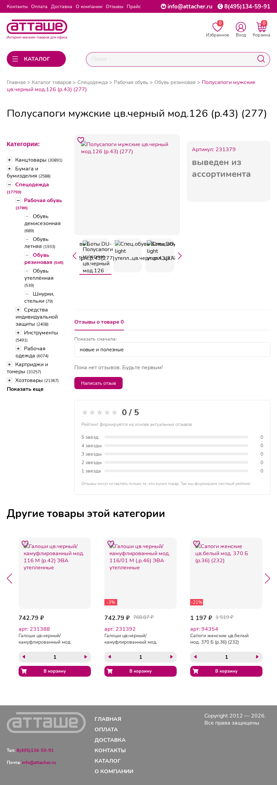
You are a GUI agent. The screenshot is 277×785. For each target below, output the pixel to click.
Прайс (134, 6)
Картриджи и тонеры (27, 368)
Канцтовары (38, 159)
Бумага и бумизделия (29, 172)
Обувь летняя (39, 243)
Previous (74, 255)
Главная (16, 82)
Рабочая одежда (32, 352)
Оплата (39, 6)
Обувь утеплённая (39, 277)
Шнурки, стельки (39, 297)
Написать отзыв (98, 383)
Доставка (61, 6)
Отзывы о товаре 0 (99, 322)
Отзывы (114, 6)
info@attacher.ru (190, 6)
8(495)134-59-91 (247, 6)
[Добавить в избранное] (81, 140)
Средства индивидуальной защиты (37, 316)
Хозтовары (37, 380)
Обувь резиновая (44, 258)
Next (180, 255)
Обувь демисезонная (42, 223)
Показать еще (25, 388)
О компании (89, 6)
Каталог (108, 760)
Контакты (17, 6)
